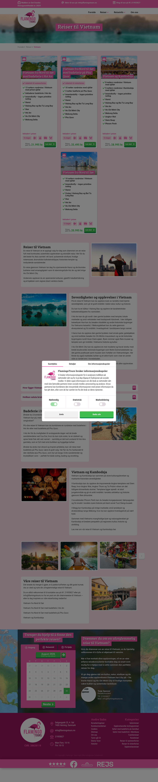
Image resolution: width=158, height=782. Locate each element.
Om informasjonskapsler (99, 364)
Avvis (61, 414)
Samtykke (52, 364)
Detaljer (72, 364)
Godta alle (97, 414)
